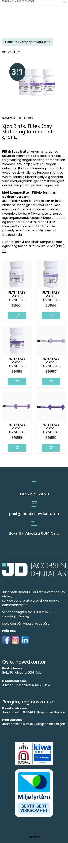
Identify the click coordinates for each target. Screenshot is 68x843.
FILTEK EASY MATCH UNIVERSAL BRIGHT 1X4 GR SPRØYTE (51, 362)
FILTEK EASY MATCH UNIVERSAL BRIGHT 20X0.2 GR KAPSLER (17, 296)
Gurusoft (34, 837)
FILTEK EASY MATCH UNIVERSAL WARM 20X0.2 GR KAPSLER (17, 362)
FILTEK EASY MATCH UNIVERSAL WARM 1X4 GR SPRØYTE (51, 428)
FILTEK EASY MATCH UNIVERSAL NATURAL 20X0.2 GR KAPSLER (51, 296)
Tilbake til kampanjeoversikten (27, 42)
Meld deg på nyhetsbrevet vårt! (26, 623)
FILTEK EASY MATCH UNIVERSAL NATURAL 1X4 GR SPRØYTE (17, 428)
